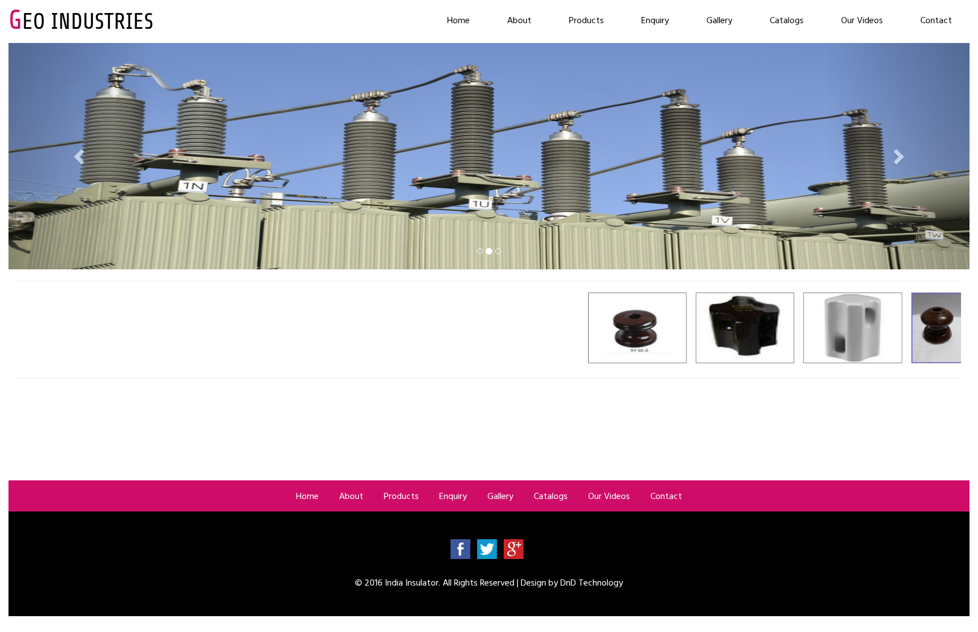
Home (458, 20)
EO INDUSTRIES (80, 21)
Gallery (719, 20)
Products (586, 20)
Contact (936, 20)
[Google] (514, 548)
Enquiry (655, 20)
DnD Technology (591, 582)
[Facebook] (460, 548)
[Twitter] (487, 548)
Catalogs (787, 20)
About (519, 20)
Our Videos (862, 20)
